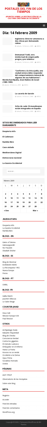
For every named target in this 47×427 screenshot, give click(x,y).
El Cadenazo (8, 136)
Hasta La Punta (9, 349)
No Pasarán (7, 248)
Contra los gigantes (10, 341)
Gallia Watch (8, 296)
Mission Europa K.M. (11, 316)
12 (23, 198)
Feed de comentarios (11, 408)
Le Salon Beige (9, 301)
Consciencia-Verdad (10, 338)
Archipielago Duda (10, 330)
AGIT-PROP (7, 375)
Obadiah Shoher (9, 250)
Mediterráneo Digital (12, 152)
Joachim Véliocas (9, 299)
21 (35, 202)
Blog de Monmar (9, 262)
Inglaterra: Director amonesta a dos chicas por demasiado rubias (29, 40)
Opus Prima (7, 358)
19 (23, 202)
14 (35, 198)
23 (6, 206)
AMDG (38, 46)
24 (12, 206)
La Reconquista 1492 (11, 267)
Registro (6, 395)
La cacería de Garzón (24, 93)
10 (12, 198)
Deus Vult (6, 313)
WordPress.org (9, 412)
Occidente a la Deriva (11, 355)
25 (18, 206)
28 (35, 206)
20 (29, 202)
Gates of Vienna (9, 242)
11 (18, 198)
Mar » (35, 210)
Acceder (6, 399)
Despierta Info (9, 131)
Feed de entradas (10, 404)
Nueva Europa (8, 270)
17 (12, 202)
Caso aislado (8, 147)
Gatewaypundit (9, 245)
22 (41, 202)
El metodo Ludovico (11, 344)
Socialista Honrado (10, 361)
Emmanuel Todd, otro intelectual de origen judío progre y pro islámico (27, 56)
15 (41, 198)
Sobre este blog (9, 383)
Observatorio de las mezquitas (15, 379)
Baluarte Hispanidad (11, 333)
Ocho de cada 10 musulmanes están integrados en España (28, 107)
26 (23, 206)
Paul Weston (8, 318)
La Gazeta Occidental (12, 163)
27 (29, 206)
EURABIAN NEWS (10, 265)
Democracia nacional (12, 158)
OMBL (5, 284)
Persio (5, 273)
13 (29, 198)
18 (18, 202)
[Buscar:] (23, 171)
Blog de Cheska (9, 335)
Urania (5, 363)
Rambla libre (8, 142)
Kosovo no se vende (11, 352)
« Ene (6, 210)
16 (6, 202)
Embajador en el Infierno (13, 347)
